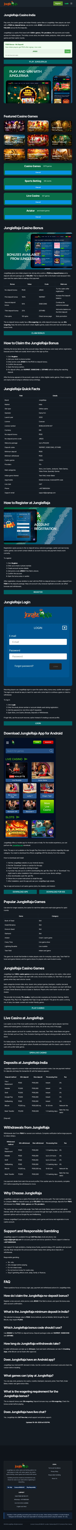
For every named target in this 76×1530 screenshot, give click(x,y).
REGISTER (38, 592)
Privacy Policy (54, 1471)
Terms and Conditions (54, 1468)
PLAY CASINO (38, 1008)
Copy (68, 51)
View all (37, 172)
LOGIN (38, 723)
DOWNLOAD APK (20, 892)
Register (58, 3)
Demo (14, 129)
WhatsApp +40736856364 (21, 1499)
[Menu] (71, 3)
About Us (54, 1478)
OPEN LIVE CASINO (38, 1053)
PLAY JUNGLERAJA (38, 62)
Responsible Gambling (54, 1475)
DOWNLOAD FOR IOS (55, 892)
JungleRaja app (17, 845)
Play (14, 123)
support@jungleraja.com (21, 1496)
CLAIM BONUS (38, 333)
